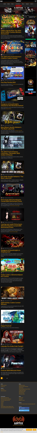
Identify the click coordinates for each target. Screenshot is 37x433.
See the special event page (14, 205)
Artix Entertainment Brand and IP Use (7, 407)
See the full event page (13, 231)
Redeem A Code (22, 400)
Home (5, 3)
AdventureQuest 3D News (23, 386)
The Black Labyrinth (18, 130)
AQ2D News (21, 387)
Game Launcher (3, 390)
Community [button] (18, 3)
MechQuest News (22, 391)
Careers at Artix (4, 385)
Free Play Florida (15, 84)
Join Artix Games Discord (5, 400)
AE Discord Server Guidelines (6, 398)
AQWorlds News (22, 385)
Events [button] (31, 3)
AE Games (2, 389)
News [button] (12, 3)
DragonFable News (22, 390)
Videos (2, 403)
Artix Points (21, 397)
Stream (2, 405)
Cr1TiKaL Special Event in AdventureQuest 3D (27, 403)
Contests (2, 401)
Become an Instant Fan (5, 397)
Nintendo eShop (8, 108)
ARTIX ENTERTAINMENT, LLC (18, 425)
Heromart (20, 398)
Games (8, 3)
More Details (29, 429)
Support (27, 3)
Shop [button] (23, 3)
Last (7, 378)
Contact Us (3, 386)
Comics (2, 402)
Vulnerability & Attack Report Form (7, 406)
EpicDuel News (21, 392)
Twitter (31, 89)
